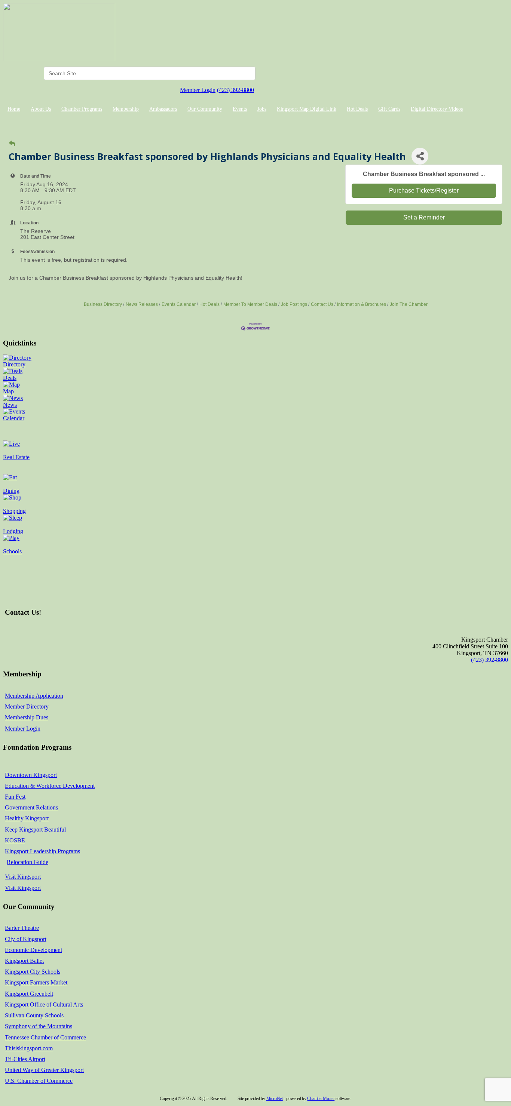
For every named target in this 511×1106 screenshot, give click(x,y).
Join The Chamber (409, 304)
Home (13, 109)
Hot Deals (357, 109)
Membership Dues (26, 717)
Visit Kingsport (23, 876)
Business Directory (103, 304)
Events (240, 109)
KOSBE (15, 840)
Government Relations (31, 807)
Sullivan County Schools (34, 1015)
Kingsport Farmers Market (36, 982)
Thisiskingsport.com (29, 1048)
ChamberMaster (320, 1098)
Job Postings (294, 304)
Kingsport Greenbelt (29, 993)
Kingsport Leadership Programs (42, 851)
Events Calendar (179, 304)
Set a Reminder (424, 217)
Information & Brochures (361, 304)
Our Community (204, 109)
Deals (9, 378)
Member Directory (27, 706)
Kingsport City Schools (32, 971)
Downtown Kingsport (31, 775)
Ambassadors (163, 109)
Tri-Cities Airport (25, 1059)
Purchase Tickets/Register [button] (424, 190)
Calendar (13, 418)
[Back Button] (12, 144)
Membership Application (34, 695)
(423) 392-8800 (235, 90)
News (10, 405)
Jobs (261, 109)
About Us (41, 109)
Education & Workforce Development (50, 786)
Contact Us (322, 304)
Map (8, 391)
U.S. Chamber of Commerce (39, 1081)
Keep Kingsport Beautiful (35, 829)
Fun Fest (15, 796)
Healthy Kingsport (27, 818)
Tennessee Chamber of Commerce (45, 1037)
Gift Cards (389, 109)
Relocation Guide (27, 862)
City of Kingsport (25, 939)
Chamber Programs (81, 109)
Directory (14, 364)
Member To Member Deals (250, 304)
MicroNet (274, 1098)
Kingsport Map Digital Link (306, 109)
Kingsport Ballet (24, 961)
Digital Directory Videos (437, 109)
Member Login (197, 90)
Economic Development (33, 950)
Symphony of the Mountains (38, 1026)
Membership (126, 109)
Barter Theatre (22, 928)
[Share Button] (419, 156)
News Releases (142, 304)
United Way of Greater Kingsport (44, 1070)
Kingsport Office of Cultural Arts (44, 1004)
